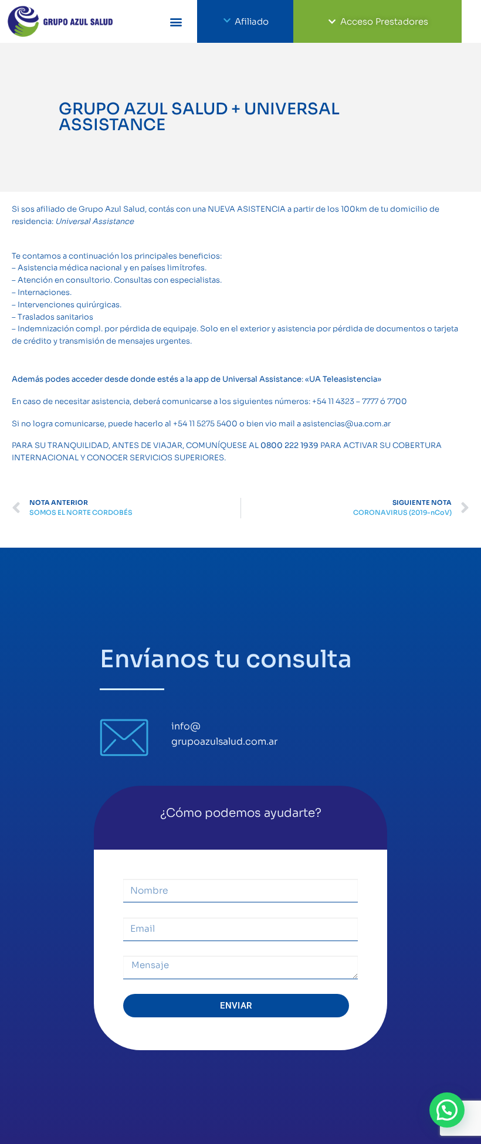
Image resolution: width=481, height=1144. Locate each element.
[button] (175, 21)
